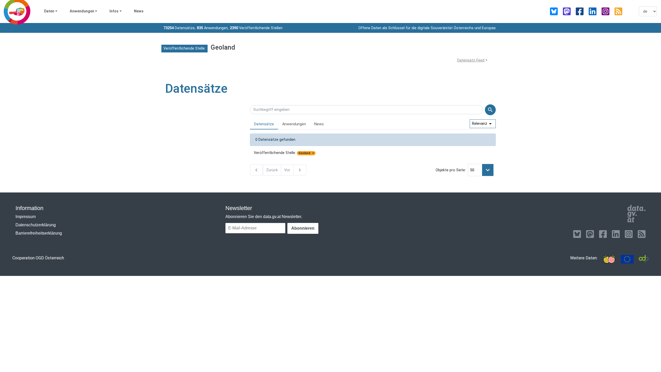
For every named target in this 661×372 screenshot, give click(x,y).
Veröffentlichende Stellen (256, 28)
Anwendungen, (213, 28)
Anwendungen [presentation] (294, 124)
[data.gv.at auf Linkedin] (592, 11)
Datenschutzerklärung (35, 225)
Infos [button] (114, 11)
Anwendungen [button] (82, 11)
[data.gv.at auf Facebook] (580, 11)
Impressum (25, 216)
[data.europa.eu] (627, 259)
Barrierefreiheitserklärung (38, 233)
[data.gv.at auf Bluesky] (554, 11)
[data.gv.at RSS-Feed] (618, 11)
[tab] (264, 124)
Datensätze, (179, 28)
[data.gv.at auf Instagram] (605, 11)
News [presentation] (319, 124)
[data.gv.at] (636, 213)
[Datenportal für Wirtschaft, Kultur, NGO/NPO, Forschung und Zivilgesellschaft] (644, 259)
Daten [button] (49, 11)
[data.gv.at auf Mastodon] (567, 11)
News (139, 11)
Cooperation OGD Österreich (38, 257)
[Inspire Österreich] (609, 259)
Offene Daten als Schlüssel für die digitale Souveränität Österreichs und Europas (427, 28)
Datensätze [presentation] (264, 124)
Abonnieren (302, 228)
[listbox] (648, 11)
